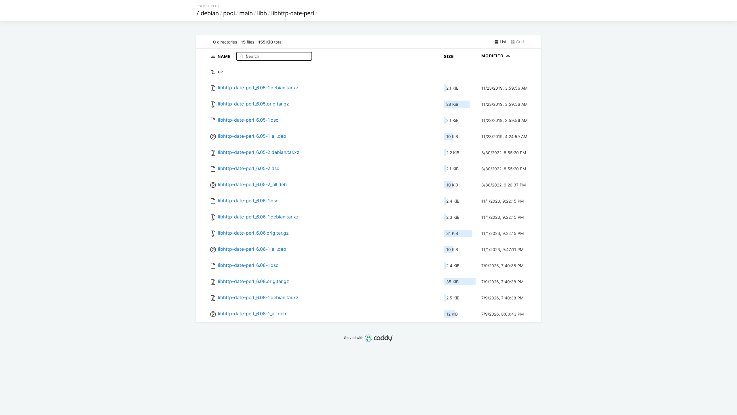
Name (225, 56)
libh (262, 13)
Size (449, 56)
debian (210, 13)
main (246, 13)
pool (229, 13)
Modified (493, 55)
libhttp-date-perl (292, 13)
